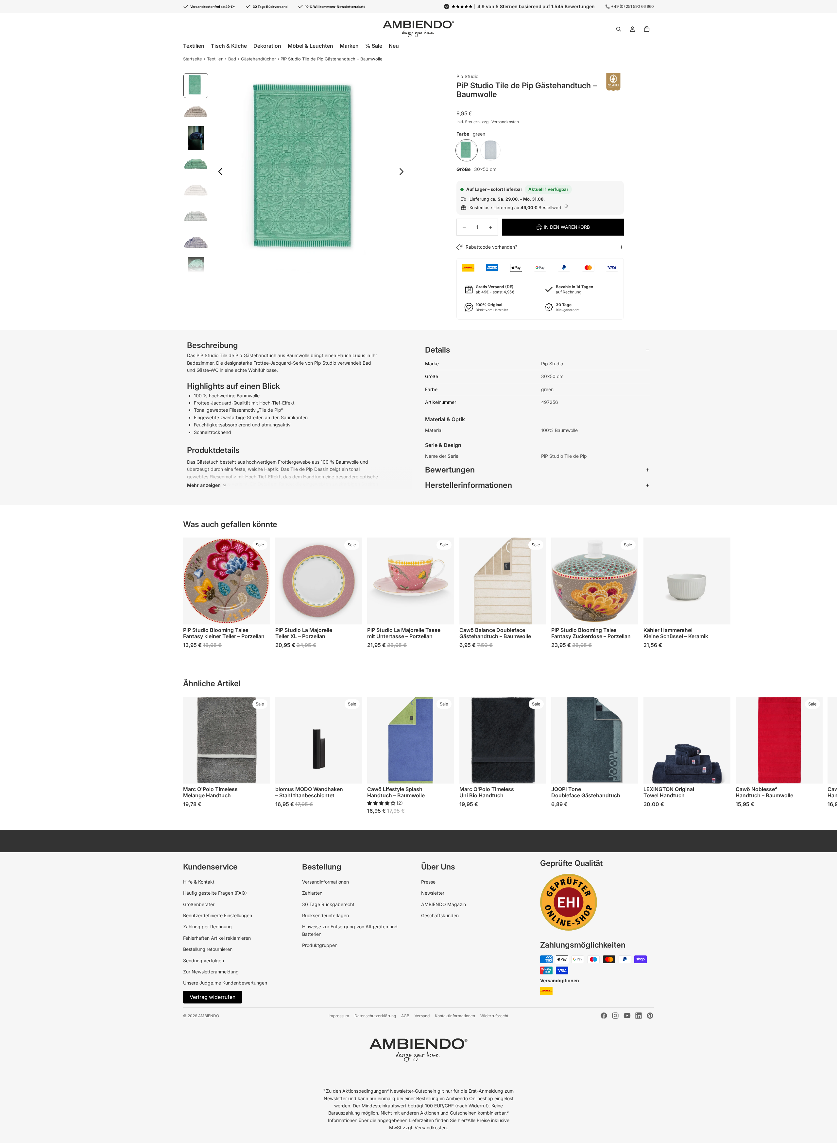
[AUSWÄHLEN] (260, 614)
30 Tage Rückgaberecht (328, 904)
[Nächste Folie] (403, 172)
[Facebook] (604, 1015)
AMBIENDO (208, 1015)
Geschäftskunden (440, 915)
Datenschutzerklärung (375, 1015)
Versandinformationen (325, 882)
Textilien (215, 58)
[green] (466, 150)
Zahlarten (312, 893)
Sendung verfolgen (203, 960)
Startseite (192, 58)
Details (437, 350)
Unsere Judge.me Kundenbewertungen (225, 983)
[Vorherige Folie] (218, 172)
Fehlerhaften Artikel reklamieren (217, 938)
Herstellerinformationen (468, 485)
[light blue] (490, 150)
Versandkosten (505, 121)
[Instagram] (615, 1015)
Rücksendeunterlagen (325, 915)
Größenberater (198, 904)
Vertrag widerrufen (212, 997)
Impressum (339, 1015)
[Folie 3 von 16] (196, 138)
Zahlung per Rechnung (207, 926)
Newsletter (432, 893)
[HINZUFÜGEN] (628, 614)
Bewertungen (450, 469)
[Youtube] (627, 1015)
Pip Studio (467, 76)
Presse (428, 882)
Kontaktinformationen (455, 1015)
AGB (405, 1015)
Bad (232, 58)
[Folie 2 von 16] (196, 112)
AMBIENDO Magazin (443, 904)
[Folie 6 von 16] (196, 216)
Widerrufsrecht (494, 1015)
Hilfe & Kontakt (198, 882)
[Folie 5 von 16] (196, 190)
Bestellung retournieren (207, 949)
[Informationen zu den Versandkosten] (566, 206)
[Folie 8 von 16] (196, 268)
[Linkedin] (638, 1015)
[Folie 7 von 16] (196, 242)
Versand (422, 1015)
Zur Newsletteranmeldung (211, 971)
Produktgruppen (319, 945)
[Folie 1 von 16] (196, 85)
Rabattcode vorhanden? (491, 247)
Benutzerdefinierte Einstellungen (217, 915)
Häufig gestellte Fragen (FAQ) (215, 893)
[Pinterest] (650, 1015)
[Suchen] (618, 29)
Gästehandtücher (258, 58)
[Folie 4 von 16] (196, 164)
